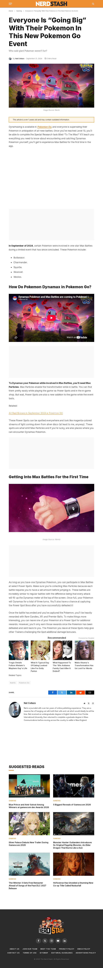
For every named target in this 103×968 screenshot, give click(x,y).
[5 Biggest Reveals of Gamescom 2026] (73, 785)
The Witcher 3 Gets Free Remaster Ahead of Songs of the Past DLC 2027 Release (27, 886)
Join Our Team (29, 949)
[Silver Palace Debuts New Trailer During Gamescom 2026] (29, 823)
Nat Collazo (19, 59)
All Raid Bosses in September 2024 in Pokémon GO (36, 413)
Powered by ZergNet (86, 638)
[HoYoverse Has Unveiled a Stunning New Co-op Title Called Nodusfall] (73, 864)
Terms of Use (30, 953)
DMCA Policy (83, 949)
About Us (14, 949)
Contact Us (13, 953)
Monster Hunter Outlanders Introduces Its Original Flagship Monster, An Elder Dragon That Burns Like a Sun (72, 845)
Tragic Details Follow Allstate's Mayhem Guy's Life (18, 665)
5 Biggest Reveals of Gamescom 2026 (72, 804)
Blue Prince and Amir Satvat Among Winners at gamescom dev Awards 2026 (29, 806)
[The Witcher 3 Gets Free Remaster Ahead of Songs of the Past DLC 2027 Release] (29, 864)
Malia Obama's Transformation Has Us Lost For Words (84, 665)
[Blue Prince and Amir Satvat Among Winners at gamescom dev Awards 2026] (29, 785)
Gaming (12, 801)
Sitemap (44, 953)
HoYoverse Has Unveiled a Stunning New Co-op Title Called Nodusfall (73, 884)
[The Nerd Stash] (52, 4)
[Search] (93, 4)
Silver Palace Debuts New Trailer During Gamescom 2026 (28, 843)
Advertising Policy (86, 953)
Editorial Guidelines (62, 953)
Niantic (13, 683)
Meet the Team (48, 949)
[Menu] (10, 4)
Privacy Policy (66, 949)
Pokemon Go (44, 126)
